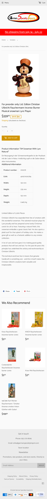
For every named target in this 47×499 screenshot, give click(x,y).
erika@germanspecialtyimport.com (26, 443)
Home (3, 40)
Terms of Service (9, 479)
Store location (23, 447)
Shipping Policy (12, 476)
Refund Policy (23, 476)
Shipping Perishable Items (33, 479)
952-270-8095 (26, 438)
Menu (7, 2)
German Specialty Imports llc (24, 490)
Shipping (5, 120)
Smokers (12, 40)
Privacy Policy (34, 476)
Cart (43, 2)
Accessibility (20, 479)
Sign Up (41, 465)
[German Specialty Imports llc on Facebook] (43, 483)
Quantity (4, 127)
